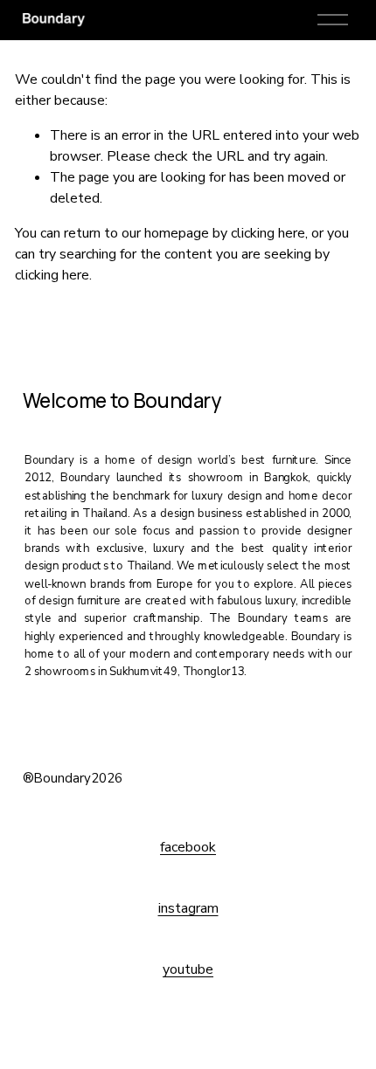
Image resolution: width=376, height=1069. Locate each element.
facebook (188, 847)
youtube (188, 969)
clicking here (268, 233)
